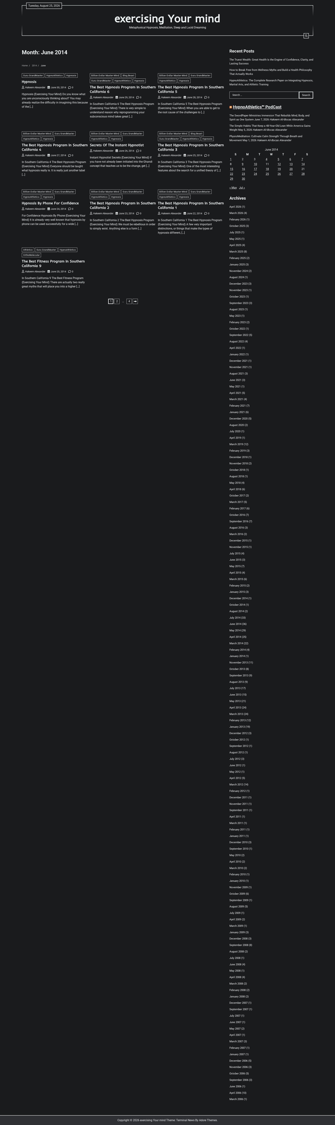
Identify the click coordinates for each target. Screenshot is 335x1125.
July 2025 (234, 232)
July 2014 (234, 617)
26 (279, 174)
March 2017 (236, 502)
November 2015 (238, 547)
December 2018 (238, 457)
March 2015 (236, 579)
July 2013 (234, 688)
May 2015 (235, 566)
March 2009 (236, 925)
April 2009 (235, 919)
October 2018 (237, 469)
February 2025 (237, 258)
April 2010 (235, 861)
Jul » (242, 187)
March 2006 (236, 1099)
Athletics (28, 249)
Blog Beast (128, 75)
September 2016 (238, 521)
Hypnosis (71, 75)
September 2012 (238, 746)
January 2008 (237, 996)
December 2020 (238, 418)
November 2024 (238, 271)
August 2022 (236, 341)
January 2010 (237, 880)
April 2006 (235, 1092)
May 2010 (235, 855)
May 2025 (235, 238)
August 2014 (236, 611)
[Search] (306, 35)
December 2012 (238, 733)
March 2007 (236, 1041)
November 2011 (238, 803)
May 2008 (235, 970)
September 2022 (238, 335)
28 (303, 174)
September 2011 (238, 810)
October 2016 (237, 515)
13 (291, 164)
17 (255, 169)
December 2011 (238, 797)
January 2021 (237, 412)
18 (267, 169)
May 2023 (235, 315)
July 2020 (234, 431)
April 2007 (235, 1035)
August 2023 (236, 309)
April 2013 (235, 707)
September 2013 (238, 675)
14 (303, 164)
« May (233, 187)
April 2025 (235, 245)
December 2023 (238, 283)
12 (279, 164)
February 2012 (237, 791)
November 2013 (238, 662)
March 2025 (236, 251)
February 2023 (237, 322)
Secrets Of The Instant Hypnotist (117, 145)
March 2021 (236, 399)
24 (255, 174)
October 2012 (237, 739)
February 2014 (237, 649)
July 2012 (234, 758)
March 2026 (236, 213)
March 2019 (236, 444)
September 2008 (238, 945)
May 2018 (235, 482)
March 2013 (236, 714)
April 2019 (235, 437)
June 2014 (235, 624)
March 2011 (236, 823)
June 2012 (235, 765)
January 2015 (237, 591)
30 (243, 178)
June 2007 (235, 1022)
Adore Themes (208, 1120)
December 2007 (238, 1002)
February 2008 (237, 990)
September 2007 (238, 1009)
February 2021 (237, 405)
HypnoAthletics (54, 75)
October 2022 (237, 328)
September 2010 (238, 848)
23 (243, 174)
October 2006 (237, 1073)
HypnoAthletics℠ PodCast (257, 107)
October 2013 (237, 669)
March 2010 (236, 868)
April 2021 (235, 393)
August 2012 (236, 752)
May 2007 (235, 1028)
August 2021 (236, 373)
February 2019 (237, 450)
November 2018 (238, 463)
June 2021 (235, 380)
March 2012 (236, 784)
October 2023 (237, 296)
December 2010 (238, 842)
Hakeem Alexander (35, 87)
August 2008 (236, 951)
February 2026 (237, 219)
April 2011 (235, 816)
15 (231, 169)
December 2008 (238, 938)
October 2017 (237, 495)
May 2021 (235, 386)
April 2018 (235, 489)
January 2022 (237, 354)
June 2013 (235, 694)
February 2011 (237, 829)
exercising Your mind (167, 18)
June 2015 (235, 559)
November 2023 (238, 290)
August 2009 (236, 906)
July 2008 (234, 958)
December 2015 (238, 540)
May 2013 (235, 701)
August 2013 (236, 682)
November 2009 (238, 887)
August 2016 (236, 527)
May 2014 (235, 630)
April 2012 (235, 778)
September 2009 (238, 900)
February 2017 (237, 508)
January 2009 (237, 932)
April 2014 (235, 636)
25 (267, 174)
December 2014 (238, 598)
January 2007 (237, 1054)
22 (231, 174)
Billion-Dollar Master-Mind (105, 75)
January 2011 (237, 836)
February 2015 (237, 585)
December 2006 (238, 1060)
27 (291, 174)
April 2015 (235, 572)
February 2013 (237, 720)
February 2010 (237, 874)
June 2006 (235, 1086)
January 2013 (237, 726)
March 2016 (236, 534)
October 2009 (237, 893)
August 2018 (236, 476)
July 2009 (234, 913)
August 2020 (236, 425)
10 (255, 164)
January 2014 (237, 656)
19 (279, 169)
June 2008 (235, 964)
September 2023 (238, 303)
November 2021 (238, 367)
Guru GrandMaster (33, 75)
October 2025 (237, 226)
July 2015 (234, 553)
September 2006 (238, 1080)
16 (243, 169)
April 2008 (235, 977)
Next (135, 301)
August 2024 (236, 277)
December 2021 (238, 360)
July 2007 (234, 1015)
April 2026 (235, 206)
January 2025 (237, 264)
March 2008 (236, 983)
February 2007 (237, 1047)
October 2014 (237, 604)
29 (231, 178)
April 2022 (235, 348)
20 (291, 169)
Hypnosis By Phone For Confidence (50, 203)
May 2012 (235, 771)
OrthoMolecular (31, 255)
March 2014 (236, 643)
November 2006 (238, 1067)
